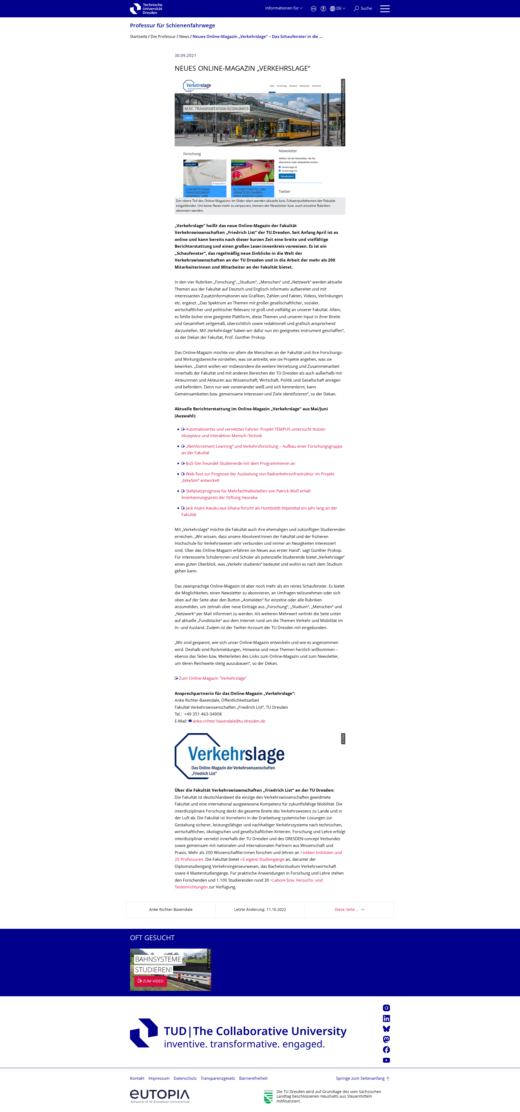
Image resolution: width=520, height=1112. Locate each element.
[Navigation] (385, 8)
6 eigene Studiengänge (263, 860)
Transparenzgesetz (218, 1079)
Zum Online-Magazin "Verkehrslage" (213, 679)
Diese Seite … (347, 910)
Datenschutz (185, 1079)
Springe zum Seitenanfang (360, 1079)
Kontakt (137, 1079)
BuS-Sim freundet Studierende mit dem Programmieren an (240, 464)
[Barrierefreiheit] (323, 8)
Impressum (159, 1079)
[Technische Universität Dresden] (146, 8)
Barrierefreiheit (253, 1079)
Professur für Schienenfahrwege (172, 26)
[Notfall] (314, 8)
